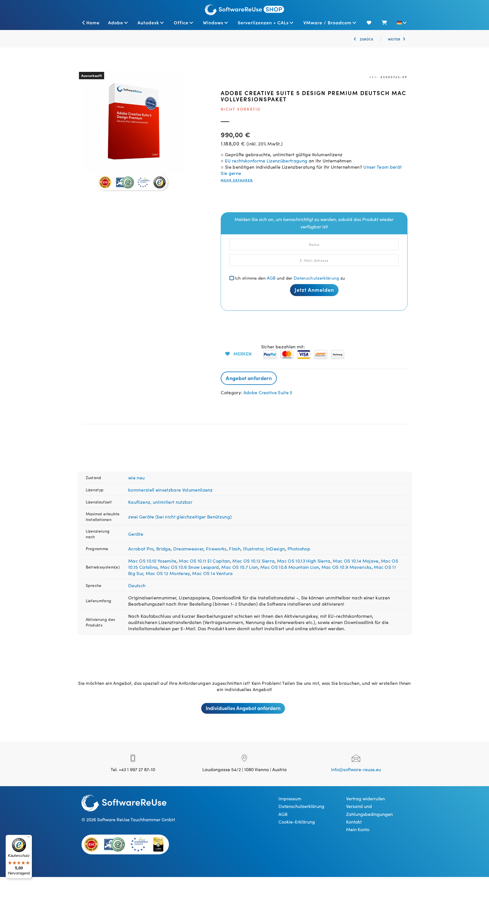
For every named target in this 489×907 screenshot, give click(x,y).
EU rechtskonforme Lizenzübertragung (266, 160)
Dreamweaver (188, 548)
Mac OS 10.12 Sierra (253, 561)
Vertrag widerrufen (365, 798)
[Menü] (28, 838)
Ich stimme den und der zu (290, 278)
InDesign (275, 548)
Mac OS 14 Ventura (212, 573)
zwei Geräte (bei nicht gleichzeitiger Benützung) (180, 516)
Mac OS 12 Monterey (168, 573)
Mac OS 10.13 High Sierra (304, 561)
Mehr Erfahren (237, 180)
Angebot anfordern (248, 377)
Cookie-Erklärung (296, 821)
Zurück (366, 39)
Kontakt (354, 821)
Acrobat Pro (141, 548)
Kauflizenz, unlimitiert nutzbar (160, 502)
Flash (235, 548)
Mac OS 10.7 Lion (239, 567)
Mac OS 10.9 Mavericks (346, 567)
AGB (271, 278)
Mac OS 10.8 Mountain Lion (289, 567)
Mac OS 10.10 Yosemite (152, 561)
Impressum (289, 798)
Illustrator (253, 548)
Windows (213, 22)
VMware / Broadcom (327, 22)
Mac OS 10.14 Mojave (355, 561)
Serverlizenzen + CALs (263, 22)
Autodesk (148, 22)
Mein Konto (357, 829)
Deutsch (136, 585)
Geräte (135, 534)
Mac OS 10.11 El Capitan (204, 561)
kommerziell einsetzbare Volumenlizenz (170, 489)
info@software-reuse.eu (356, 769)
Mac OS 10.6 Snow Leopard (189, 567)
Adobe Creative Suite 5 (268, 392)
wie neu (136, 477)
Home (93, 22)
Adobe (115, 22)
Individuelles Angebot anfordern (243, 707)
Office (181, 22)
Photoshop (299, 548)
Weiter (394, 39)
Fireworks (216, 548)
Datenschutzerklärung (316, 278)
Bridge (163, 548)
